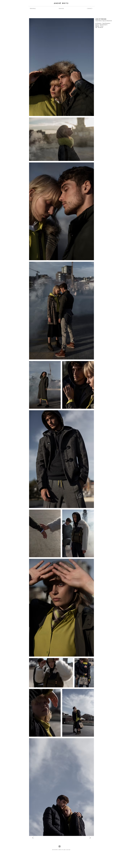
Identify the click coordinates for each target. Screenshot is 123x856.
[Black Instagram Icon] (59, 846)
